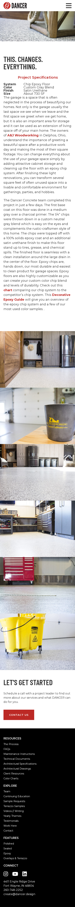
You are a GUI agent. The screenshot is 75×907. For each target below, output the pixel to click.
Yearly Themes (12, 816)
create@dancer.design (19, 894)
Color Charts (10, 778)
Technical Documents (16, 758)
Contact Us (19, 714)
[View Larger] (37, 359)
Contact (8, 830)
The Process (10, 744)
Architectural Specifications (19, 763)
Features (11, 838)
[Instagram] (5, 874)
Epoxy (7, 853)
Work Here (10, 825)
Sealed (7, 848)
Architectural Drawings (17, 768)
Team (6, 791)
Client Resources (13, 773)
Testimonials (10, 820)
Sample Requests (14, 801)
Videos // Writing (13, 811)
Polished (8, 843)
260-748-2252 (13, 890)
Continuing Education (16, 796)
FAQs (6, 749)
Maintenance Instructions (19, 754)
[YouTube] (15, 874)
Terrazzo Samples (14, 806)
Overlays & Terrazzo (15, 858)
